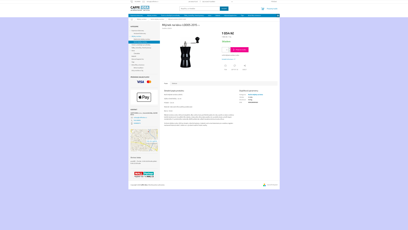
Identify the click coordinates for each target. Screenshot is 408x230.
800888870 (137, 123)
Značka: (167, 28)
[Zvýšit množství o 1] (229, 48)
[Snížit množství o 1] (229, 51)
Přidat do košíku (241, 50)
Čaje (133, 62)
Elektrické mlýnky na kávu (142, 39)
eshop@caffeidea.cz (140, 117)
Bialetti (134, 56)
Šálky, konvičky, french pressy (141, 48)
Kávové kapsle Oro (138, 59)
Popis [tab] (166, 83)
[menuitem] (136, 15)
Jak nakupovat (193, 2)
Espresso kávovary (138, 31)
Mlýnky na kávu (136, 36)
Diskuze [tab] (174, 83)
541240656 (137, 120)
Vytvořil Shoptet (272, 185)
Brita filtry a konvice (138, 65)
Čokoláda (137, 53)
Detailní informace (227, 59)
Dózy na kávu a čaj (137, 71)
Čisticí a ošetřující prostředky (141, 45)
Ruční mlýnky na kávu (140, 42)
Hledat (224, 8)
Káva (133, 51)
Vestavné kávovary (140, 33)
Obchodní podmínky (208, 2)
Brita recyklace (138, 68)
